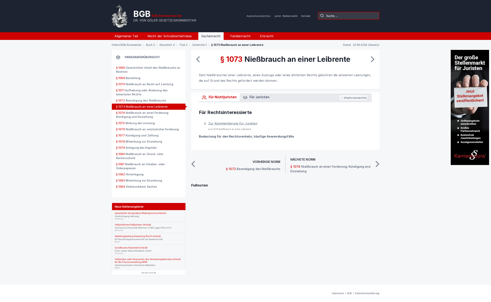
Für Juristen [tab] (259, 97)
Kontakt (305, 15)
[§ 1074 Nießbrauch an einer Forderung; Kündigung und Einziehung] (373, 59)
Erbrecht (267, 36)
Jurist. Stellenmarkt (285, 15)
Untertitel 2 (199, 44)
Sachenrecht (211, 36)
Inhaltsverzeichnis (355, 97)
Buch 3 (150, 44)
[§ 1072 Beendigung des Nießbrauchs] (198, 59)
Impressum (338, 293)
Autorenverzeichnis (258, 15)
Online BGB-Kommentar (126, 44)
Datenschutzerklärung (367, 293)
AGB (349, 293)
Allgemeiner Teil (126, 36)
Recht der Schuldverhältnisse (169, 36)
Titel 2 (183, 44)
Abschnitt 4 (167, 44)
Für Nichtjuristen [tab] (222, 97)
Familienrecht (240, 36)
